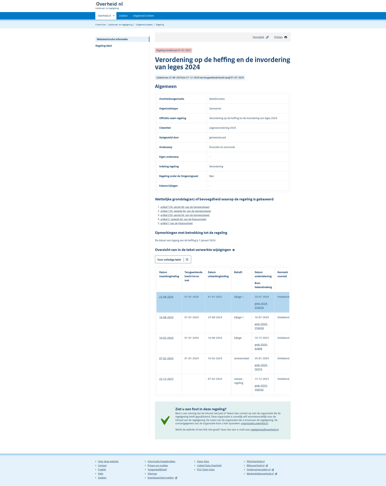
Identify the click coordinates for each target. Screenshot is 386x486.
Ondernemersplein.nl (259, 469)
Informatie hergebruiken (161, 461)
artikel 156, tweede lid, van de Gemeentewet (185, 211)
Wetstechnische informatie (112, 39)
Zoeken (123, 15)
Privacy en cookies (158, 465)
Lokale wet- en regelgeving (120, 24)
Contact (102, 465)
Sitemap (152, 473)
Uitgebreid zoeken (144, 24)
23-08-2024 (166, 296)
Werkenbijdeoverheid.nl (260, 473)
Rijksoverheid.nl (255, 465)
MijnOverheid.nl (256, 461)
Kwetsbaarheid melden (161, 477)
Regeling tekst (103, 45)
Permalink (258, 37)
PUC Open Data (206, 469)
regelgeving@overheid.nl (264, 429)
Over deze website (108, 461)
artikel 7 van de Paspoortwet (176, 223)
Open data (203, 461)
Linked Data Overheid (209, 465)
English (102, 469)
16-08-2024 (166, 317)
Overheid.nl (104, 16)
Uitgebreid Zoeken (143, 15)
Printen (278, 37)
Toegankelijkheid (157, 469)
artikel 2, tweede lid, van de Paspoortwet (183, 219)
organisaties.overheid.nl (254, 423)
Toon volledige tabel (169, 259)
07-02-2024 (166, 358)
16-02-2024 (166, 337)
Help (100, 473)
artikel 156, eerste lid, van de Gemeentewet (184, 207)
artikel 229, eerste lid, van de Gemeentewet (184, 215)
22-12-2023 (166, 379)
